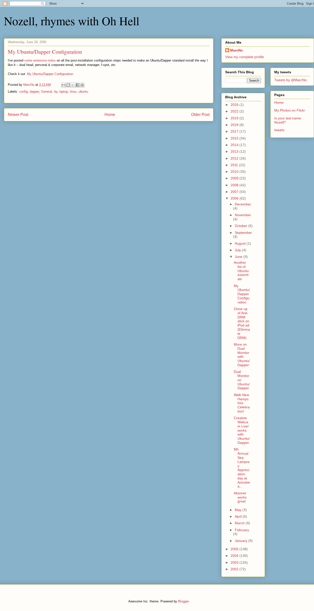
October (241, 226)
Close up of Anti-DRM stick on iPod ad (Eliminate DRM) (242, 323)
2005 (235, 549)
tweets (279, 130)
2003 (235, 562)
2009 (235, 178)
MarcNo (236, 50)
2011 (235, 165)
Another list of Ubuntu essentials (241, 271)
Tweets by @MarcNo (290, 80)
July (238, 250)
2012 (235, 158)
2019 (235, 118)
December (243, 204)
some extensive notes (40, 60)
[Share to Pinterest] (82, 85)
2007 (235, 192)
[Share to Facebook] (77, 85)
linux (73, 91)
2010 (235, 172)
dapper (34, 91)
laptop (63, 91)
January (241, 541)
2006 (235, 198)
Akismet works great (240, 497)
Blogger (183, 601)
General (46, 91)
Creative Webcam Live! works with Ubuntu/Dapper (242, 430)
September (243, 233)
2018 (235, 125)
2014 (235, 145)
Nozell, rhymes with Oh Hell (71, 20)
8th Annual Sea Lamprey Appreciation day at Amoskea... (242, 467)
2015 (235, 138)
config (23, 91)
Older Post (200, 114)
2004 (235, 556)
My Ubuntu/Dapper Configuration (50, 74)
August (241, 243)
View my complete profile (244, 57)
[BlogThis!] (68, 85)
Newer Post (18, 114)
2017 (235, 131)
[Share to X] (72, 85)
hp (55, 91)
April (239, 516)
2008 (235, 185)
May (238, 510)
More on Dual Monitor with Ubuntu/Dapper (242, 354)
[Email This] (63, 85)
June (239, 257)
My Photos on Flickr (289, 110)
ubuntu (83, 91)
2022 (235, 111)
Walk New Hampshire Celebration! (242, 403)
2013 (235, 151)
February (242, 530)
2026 (235, 105)
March (240, 523)
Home (110, 114)
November (243, 215)
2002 (235, 569)
